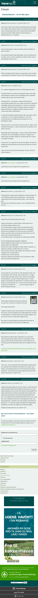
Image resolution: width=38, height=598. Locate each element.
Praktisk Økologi (19, 588)
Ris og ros (3, 485)
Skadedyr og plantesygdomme (8, 487)
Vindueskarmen (4, 491)
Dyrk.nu (19, 596)
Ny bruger (3, 459)
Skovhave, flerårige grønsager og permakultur (12, 489)
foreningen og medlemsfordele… (22, 577)
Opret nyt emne (4, 457)
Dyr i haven (3, 473)
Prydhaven (3, 483)
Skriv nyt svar (28, 19)
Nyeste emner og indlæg (6, 456)
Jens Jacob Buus (11, 162)
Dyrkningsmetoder (5, 475)
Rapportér (34, 19)
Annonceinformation (23, 569)
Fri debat (2, 477)
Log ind (2, 461)
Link (30, 41)
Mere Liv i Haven (19, 592)
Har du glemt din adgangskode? (8, 445)
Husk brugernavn (8, 438)
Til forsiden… (9, 2)
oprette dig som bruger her (8, 425)
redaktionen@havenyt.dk (12, 569)
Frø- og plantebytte (5, 479)
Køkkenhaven (4, 481)
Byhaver (2, 469)
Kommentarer (4, 493)
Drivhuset (2, 471)
